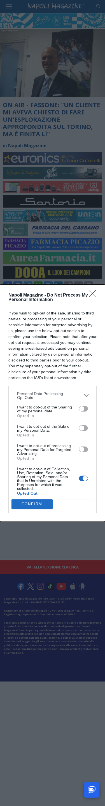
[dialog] (52, 403)
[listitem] (52, 396)
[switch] (83, 409)
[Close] (94, 295)
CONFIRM (32, 504)
